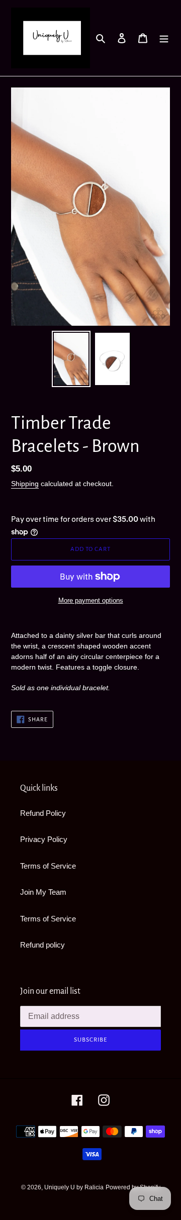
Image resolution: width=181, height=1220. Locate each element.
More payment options (90, 600)
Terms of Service (48, 866)
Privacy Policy (43, 839)
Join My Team (43, 892)
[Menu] (163, 38)
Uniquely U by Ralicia (74, 1187)
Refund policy (42, 945)
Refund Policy (43, 813)
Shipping (25, 484)
